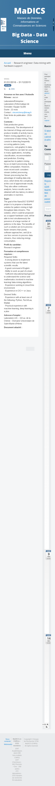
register (46, 120)
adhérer (47, 93)
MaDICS (29, 10)
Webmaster (8, 744)
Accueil (7, 62)
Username (49, 154)
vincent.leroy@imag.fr (22, 112)
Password (49, 164)
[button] (47, 727)
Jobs (12, 89)
